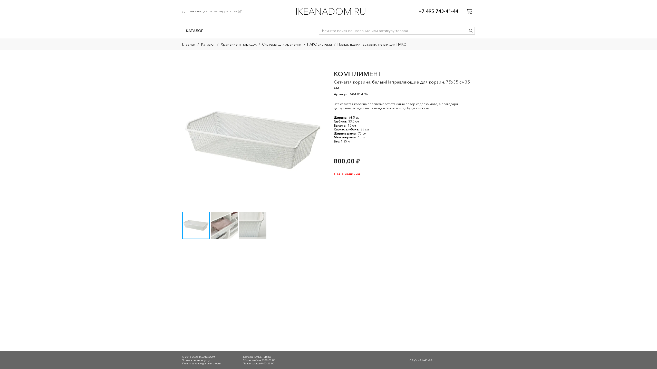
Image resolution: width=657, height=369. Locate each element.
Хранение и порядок (239, 44)
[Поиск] (471, 30)
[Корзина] (469, 11)
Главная (189, 44)
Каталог (208, 44)
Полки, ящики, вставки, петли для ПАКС (371, 44)
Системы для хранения (282, 44)
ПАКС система (319, 44)
